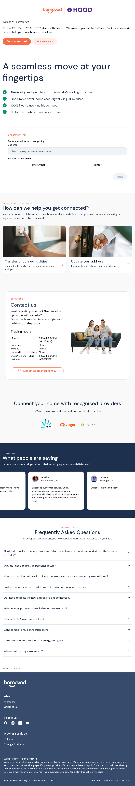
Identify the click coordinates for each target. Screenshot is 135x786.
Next (120, 176)
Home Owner (37, 165)
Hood (17, 668)
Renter (98, 165)
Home (6, 668)
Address (12, 145)
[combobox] (66, 151)
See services (44, 41)
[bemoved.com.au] (52, 10)
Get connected (17, 41)
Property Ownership (19, 158)
